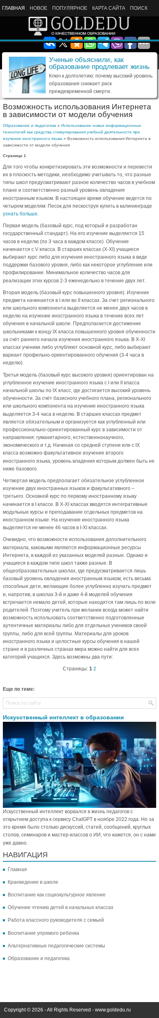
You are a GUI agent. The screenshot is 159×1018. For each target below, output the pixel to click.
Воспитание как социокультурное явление (57, 895)
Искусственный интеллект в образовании (63, 717)
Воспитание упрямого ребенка (43, 933)
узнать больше (20, 214)
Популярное (69, 8)
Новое (38, 8)
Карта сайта (108, 8)
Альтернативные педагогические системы (56, 946)
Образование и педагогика (29, 125)
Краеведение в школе (33, 882)
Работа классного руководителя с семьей (56, 920)
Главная (13, 8)
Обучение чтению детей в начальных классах (60, 907)
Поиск (139, 8)
